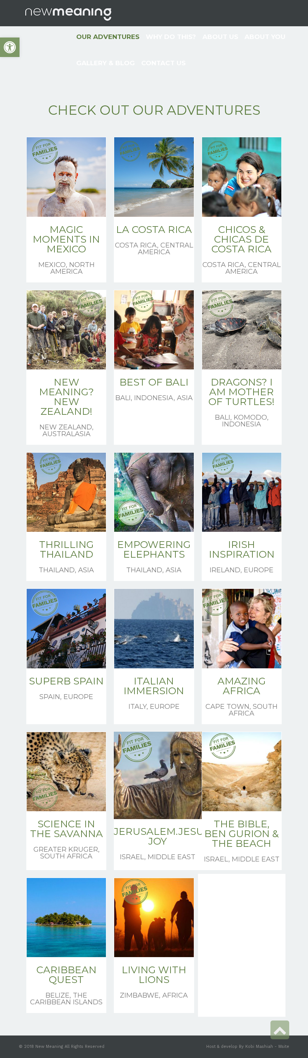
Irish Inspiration (242, 549)
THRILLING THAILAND (66, 549)
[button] (10, 47)
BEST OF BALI (154, 382)
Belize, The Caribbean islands (66, 998)
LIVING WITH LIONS (154, 975)
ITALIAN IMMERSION (154, 686)
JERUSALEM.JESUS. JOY (163, 836)
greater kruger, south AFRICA (66, 852)
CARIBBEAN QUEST (66, 975)
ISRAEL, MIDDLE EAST (241, 859)
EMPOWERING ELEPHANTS (153, 549)
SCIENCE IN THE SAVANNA (66, 829)
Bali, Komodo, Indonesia (242, 420)
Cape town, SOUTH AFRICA (241, 709)
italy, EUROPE (154, 706)
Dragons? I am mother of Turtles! (241, 392)
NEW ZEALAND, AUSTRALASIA (66, 430)
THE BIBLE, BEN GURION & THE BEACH (241, 833)
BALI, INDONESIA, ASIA (154, 398)
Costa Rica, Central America (154, 248)
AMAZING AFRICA (241, 686)
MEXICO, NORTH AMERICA (66, 268)
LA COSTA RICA (154, 230)
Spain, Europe (66, 697)
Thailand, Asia (66, 570)
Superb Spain (66, 681)
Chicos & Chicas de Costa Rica (241, 239)
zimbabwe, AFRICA (154, 995)
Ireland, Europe (241, 570)
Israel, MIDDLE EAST (157, 857)
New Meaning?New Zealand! (66, 396)
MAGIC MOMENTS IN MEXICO (66, 239)
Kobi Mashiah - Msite (267, 1046)
